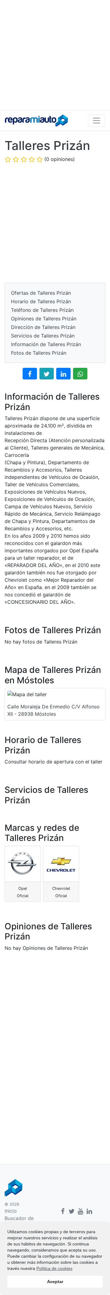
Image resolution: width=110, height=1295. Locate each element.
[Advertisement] (55, 55)
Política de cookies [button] (54, 1268)
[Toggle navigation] (96, 120)
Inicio (11, 1211)
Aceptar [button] (55, 1281)
